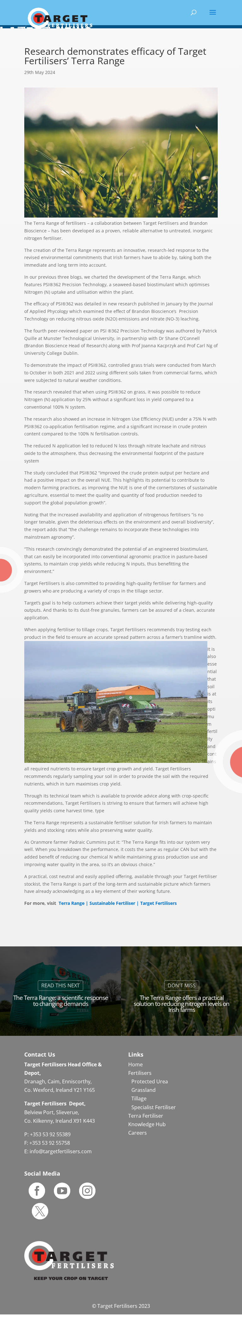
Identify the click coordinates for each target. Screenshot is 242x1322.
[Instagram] (87, 1191)
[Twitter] (40, 1211)
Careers (137, 1132)
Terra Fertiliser (145, 1115)
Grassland (143, 1090)
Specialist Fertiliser (153, 1107)
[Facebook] (37, 1191)
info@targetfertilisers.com (61, 1151)
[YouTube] (62, 1191)
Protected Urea (149, 1081)
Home (135, 1064)
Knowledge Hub (147, 1124)
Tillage (139, 1098)
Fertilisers (140, 1073)
